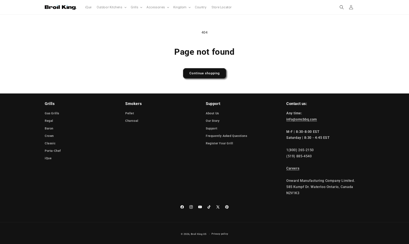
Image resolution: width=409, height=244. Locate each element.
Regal (49, 120)
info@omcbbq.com (301, 119)
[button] (111, 7)
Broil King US (199, 234)
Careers (292, 168)
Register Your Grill (219, 143)
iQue (48, 158)
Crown (49, 136)
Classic (50, 143)
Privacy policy (220, 234)
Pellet (129, 113)
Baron (49, 128)
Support (211, 128)
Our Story (212, 120)
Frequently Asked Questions (226, 136)
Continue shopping (204, 73)
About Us (212, 113)
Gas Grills (52, 113)
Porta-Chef (53, 150)
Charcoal (131, 120)
